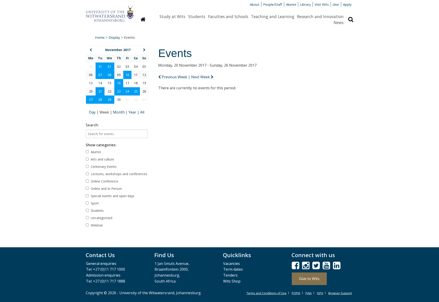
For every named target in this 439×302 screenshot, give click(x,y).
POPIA (296, 293)
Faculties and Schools (228, 16)
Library (305, 4)
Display (114, 37)
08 (109, 75)
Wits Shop (232, 281)
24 (127, 91)
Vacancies (231, 263)
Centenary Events (103, 166)
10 (127, 75)
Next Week (201, 76)
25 (136, 91)
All (142, 112)
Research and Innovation (320, 16)
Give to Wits (309, 278)
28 (100, 99)
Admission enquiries (103, 275)
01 (109, 66)
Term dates (233, 269)
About (254, 4)
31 (100, 66)
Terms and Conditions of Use (266, 293)
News (339, 22)
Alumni (291, 4)
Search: (92, 125)
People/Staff (272, 4)
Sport (94, 203)
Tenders (230, 275)
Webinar (96, 225)
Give (336, 4)
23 (119, 91)
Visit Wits (322, 4)
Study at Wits (172, 16)
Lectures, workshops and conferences (118, 174)
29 (109, 99)
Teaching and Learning (272, 16)
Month (119, 112)
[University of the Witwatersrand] (110, 11)
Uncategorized (101, 218)
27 (91, 99)
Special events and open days (112, 196)
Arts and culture (102, 159)
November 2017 (118, 50)
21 (100, 91)
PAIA (308, 293)
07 (100, 75)
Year (132, 112)
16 (119, 83)
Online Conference (104, 181)
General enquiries (101, 263)
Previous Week (174, 76)
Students (196, 16)
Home (100, 37)
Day (92, 112)
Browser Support (340, 293)
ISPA (320, 293)
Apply (347, 4)
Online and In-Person (106, 188)
